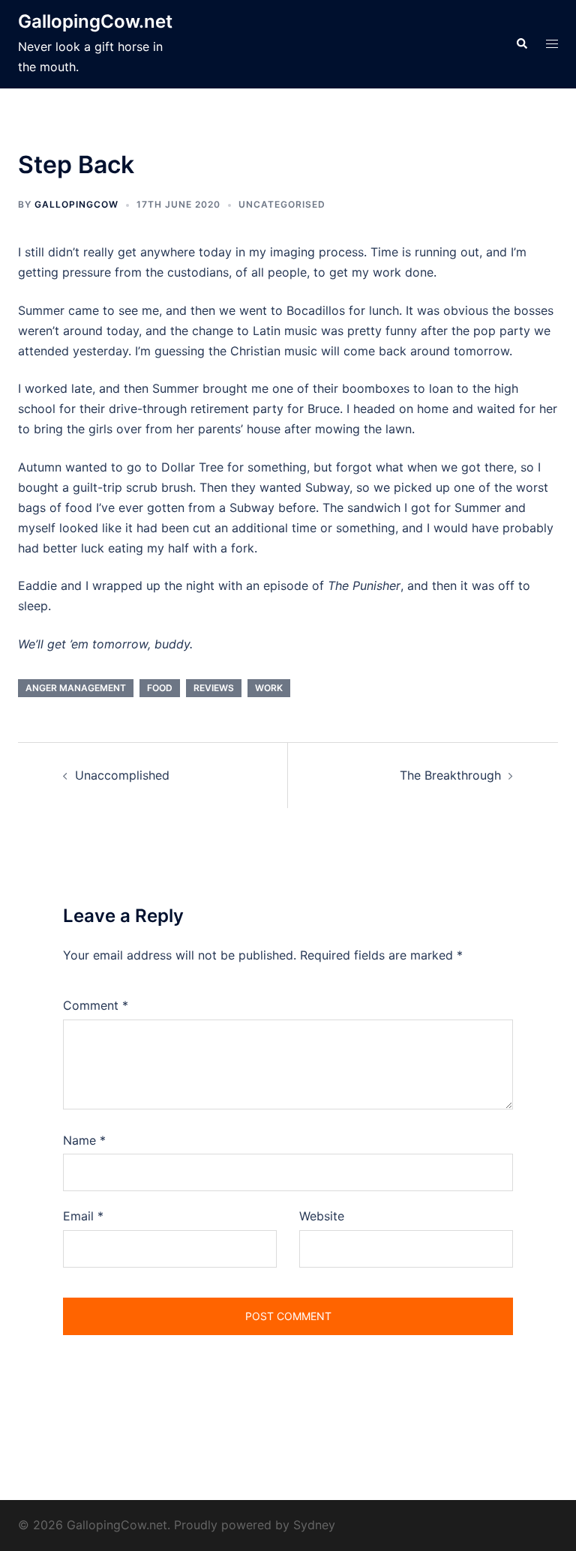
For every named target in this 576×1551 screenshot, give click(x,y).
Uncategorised (282, 204)
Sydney (314, 1524)
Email (83, 1215)
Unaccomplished (122, 775)
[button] (521, 44)
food (159, 687)
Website (321, 1215)
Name (84, 1140)
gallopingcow (76, 204)
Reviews (214, 687)
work (269, 687)
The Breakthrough (450, 775)
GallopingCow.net (95, 21)
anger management (76, 687)
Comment (95, 1005)
